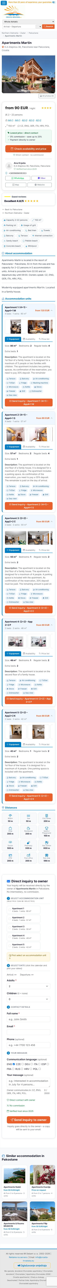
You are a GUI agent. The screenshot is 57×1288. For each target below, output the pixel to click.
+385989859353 (17, 173)
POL (36, 1068)
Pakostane (33, 33)
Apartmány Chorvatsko (39, 1280)
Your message (20, 1074)
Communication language (27, 1059)
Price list (45, 339)
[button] (28, 199)
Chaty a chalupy (37, 1277)
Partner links (24, 1280)
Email (11, 1026)
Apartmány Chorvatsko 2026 (38, 1274)
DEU (28, 1064)
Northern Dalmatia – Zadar (14, 33)
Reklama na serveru (18, 1257)
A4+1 (10, 120)
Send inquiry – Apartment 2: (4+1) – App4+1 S (30, 506)
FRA (9, 1068)
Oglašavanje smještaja (34, 1265)
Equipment (14, 339)
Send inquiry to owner (30, 1120)
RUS (18, 1068)
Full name (13, 1013)
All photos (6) (48, 96)
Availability (30, 339)
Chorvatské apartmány (28, 1283)
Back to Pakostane (13, 209)
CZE (19, 1064)
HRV (27, 1068)
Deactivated (12, 1280)
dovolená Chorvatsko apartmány (28, 1271)
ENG (10, 1064)
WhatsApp (19, 178)
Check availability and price (30, 148)
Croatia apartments (21, 1277)
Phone (15, 1039)
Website (41, 185)
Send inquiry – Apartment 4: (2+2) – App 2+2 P (30, 700)
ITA (36, 1064)
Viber (42, 178)
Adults (12, 980)
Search (49, 26)
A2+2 (24, 120)
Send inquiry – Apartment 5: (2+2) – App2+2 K (30, 797)
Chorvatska (20, 1274)
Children (17, 993)
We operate (9, 1271)
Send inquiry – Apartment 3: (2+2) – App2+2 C (30, 609)
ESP (44, 1064)
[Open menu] (4, 3)
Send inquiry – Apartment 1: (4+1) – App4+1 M (30, 402)
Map (17, 185)
